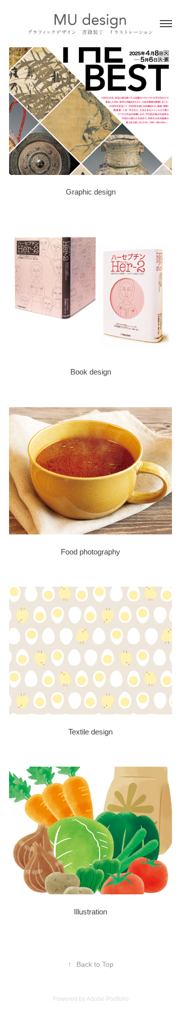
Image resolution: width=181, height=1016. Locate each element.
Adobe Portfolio (107, 998)
